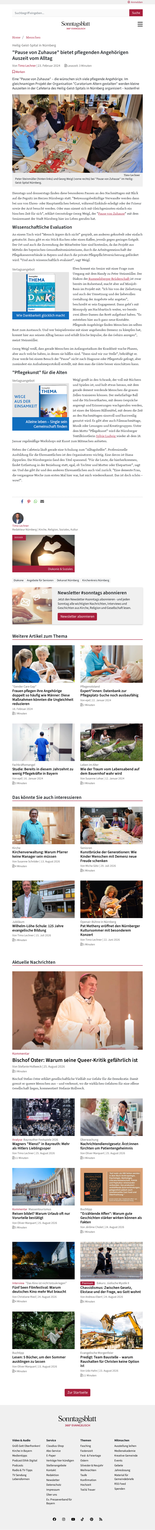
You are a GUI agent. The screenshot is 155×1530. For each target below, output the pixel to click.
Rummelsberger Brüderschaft (109, 278)
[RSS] (100, 1520)
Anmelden (137, 2)
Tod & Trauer (87, 1490)
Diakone (19, 580)
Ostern (84, 1461)
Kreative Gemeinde (126, 1456)
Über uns (51, 1495)
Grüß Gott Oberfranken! (26, 1446)
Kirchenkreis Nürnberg (95, 580)
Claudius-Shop (55, 1446)
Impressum (53, 1490)
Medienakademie (125, 1451)
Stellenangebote (56, 1465)
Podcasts (17, 1465)
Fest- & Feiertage (90, 1456)
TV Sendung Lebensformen (20, 1477)
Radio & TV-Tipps (22, 1470)
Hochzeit (85, 1485)
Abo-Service (53, 1451)
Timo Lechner (27, 65)
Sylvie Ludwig (106, 436)
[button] (18, 72)
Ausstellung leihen (125, 1446)
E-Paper (51, 1456)
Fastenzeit (86, 1451)
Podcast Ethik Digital (24, 1461)
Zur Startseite (77, 1392)
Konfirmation (88, 1480)
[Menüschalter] (140, 24)
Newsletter (53, 1480)
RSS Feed (120, 1484)
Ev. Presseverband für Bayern (59, 1502)
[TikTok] (82, 1520)
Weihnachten (88, 1470)
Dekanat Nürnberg (68, 580)
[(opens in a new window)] (54, 1520)
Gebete (118, 1465)
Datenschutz (53, 1485)
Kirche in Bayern (22, 1451)
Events (118, 1461)
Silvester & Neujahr (91, 1465)
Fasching (85, 1446)
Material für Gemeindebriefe (124, 1477)
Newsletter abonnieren (77, 616)
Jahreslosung (122, 1470)
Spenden (119, 1489)
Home (16, 37)
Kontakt (51, 1470)
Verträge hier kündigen (60, 1461)
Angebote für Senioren (40, 580)
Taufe (83, 1475)
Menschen (33, 37)
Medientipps (19, 1456)
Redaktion (52, 1475)
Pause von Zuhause (111, 213)
